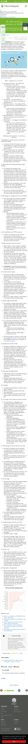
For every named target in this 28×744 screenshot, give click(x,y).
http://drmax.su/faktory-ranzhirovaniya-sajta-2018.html (15, 630)
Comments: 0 (23, 37)
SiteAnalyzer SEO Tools (4, 32)
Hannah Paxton (7, 78)
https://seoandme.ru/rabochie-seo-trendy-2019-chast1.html (13, 622)
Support (16, 723)
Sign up (18, 1)
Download (3, 711)
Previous (1, 690)
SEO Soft (16, 708)
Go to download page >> (15, 340)
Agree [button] (14, 741)
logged (11, 673)
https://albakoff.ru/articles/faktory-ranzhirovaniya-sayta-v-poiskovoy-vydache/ (13, 626)
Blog (8, 35)
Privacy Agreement (5, 728)
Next (26, 690)
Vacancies (3, 725)
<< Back (3, 678)
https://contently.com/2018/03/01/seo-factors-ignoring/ (15, 616)
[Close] (0, 10)
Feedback (16, 721)
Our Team (3, 723)
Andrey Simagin (23, 39)
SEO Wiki (4, 38)
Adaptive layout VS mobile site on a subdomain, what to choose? (13, 660)
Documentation (5, 715)
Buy (2, 713)
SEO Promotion (4, 40)
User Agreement (5, 730)
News (2, 708)
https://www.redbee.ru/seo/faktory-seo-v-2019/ (15, 619)
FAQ (11, 715)
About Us (3, 721)
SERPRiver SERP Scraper (4, 35)
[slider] (15, 653)
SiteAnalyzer (5, 30)
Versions (3, 710)
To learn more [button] (21, 738)
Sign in (15, 1)
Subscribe (3, 15)
